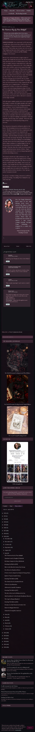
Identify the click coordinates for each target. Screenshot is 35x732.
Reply (8, 261)
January (7, 629)
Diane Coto (11, 291)
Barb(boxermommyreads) (14, 266)
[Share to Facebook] (8, 187)
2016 (5, 533)
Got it (30, 727)
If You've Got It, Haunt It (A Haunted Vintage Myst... (18, 573)
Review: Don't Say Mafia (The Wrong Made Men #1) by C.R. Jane (19, 674)
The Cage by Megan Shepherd (12, 599)
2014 (5, 632)
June (6, 614)
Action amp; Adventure (10, 191)
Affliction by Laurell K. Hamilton (13, 587)
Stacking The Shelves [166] (11, 602)
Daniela (10, 255)
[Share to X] (6, 187)
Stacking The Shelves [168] (11, 578)
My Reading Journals (21, 13)
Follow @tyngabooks (17, 484)
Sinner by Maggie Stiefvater (12, 607)
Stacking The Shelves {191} (7, 697)
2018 (5, 527)
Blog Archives (18, 506)
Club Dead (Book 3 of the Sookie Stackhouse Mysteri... (18, 596)
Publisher (26, 192)
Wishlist (29, 10)
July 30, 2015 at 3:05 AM (12, 256)
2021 (5, 519)
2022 (5, 516)
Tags (11, 506)
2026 (5, 513)
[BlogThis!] (5, 187)
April (6, 620)
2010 (5, 644)
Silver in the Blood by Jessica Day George (15, 567)
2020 (5, 522)
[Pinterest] (31, 2)
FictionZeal (9, 300)
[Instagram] (29, 2)
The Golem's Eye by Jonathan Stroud (14, 581)
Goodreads (11, 13)
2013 (5, 635)
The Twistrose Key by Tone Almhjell (14, 30)
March (6, 623)
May (6, 617)
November (7, 541)
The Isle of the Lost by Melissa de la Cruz (15, 593)
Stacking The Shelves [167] (11, 590)
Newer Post (6, 246)
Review (8, 194)
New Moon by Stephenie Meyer (12, 570)
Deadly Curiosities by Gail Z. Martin (9, 686)
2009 (5, 647)
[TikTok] (27, 2)
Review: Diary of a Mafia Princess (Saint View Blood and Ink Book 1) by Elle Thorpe (20, 661)
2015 (5, 536)
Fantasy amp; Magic (8, 192)
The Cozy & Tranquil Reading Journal (17, 435)
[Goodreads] (32, 2)
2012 (5, 638)
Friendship (16, 192)
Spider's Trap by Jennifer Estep (13, 576)
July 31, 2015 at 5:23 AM (12, 280)
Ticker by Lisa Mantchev (11, 584)
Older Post (28, 246)
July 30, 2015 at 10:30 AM (13, 267)
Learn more (18, 730)
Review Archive (21, 10)
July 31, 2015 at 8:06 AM (12, 292)
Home (5, 10)
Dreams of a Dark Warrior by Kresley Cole (15, 605)
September (8, 547)
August (7, 550)
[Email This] (3, 187)
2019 (5, 525)
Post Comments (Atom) (15, 332)
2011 (5, 641)
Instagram (24, 230)
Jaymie (10, 279)
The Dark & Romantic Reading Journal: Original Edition (17, 404)
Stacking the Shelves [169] (11, 564)
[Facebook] (26, 2)
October (7, 544)
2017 (5, 530)
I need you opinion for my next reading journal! (18, 667)
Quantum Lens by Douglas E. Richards (14, 558)
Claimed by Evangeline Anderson (13, 610)
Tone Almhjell (13, 194)
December (7, 538)
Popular (5, 506)
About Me (12, 10)
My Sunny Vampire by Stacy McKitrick (14, 561)
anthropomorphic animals (22, 191)
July (6, 553)
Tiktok (19, 230)
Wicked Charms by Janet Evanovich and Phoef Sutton (13, 691)
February (7, 626)
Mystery (21, 192)
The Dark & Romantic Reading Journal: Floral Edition (17, 373)
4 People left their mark (25, 194)
